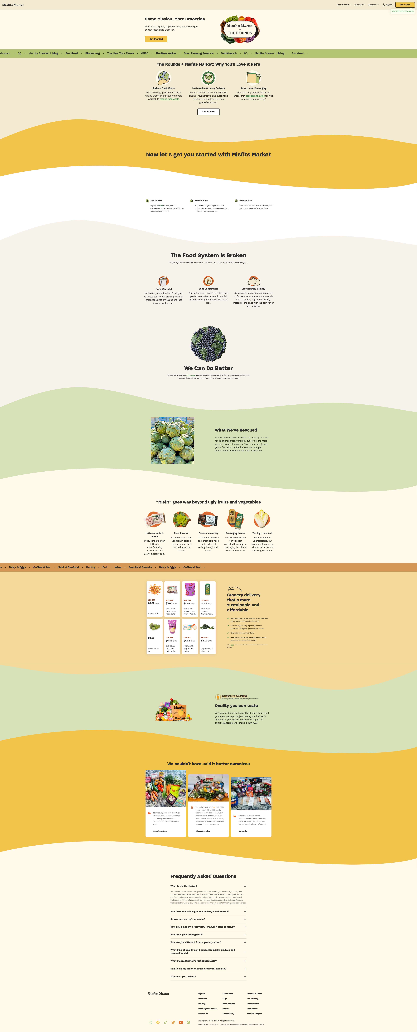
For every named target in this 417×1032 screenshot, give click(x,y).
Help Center (252, 1009)
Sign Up (201, 994)
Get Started (405, 5)
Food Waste (228, 994)
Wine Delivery (229, 1004)
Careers (226, 1009)
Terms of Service (203, 1024)
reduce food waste (169, 99)
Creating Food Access (207, 1009)
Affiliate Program (254, 1014)
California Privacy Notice (256, 1024)
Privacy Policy (214, 1024)
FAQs (225, 999)
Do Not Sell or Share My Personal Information (233, 1024)
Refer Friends (253, 1004)
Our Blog (201, 1004)
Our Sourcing (252, 999)
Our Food (359, 5)
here (232, 644)
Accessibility (228, 1014)
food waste (190, 375)
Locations (202, 999)
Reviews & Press (254, 994)
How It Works (343, 5)
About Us (372, 5)
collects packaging (255, 96)
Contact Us (203, 1014)
